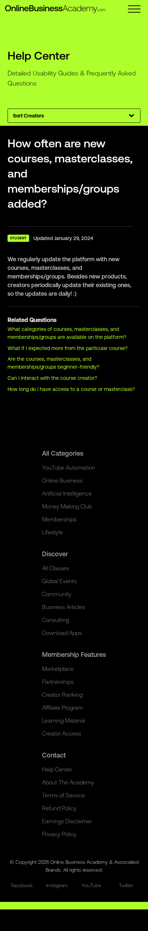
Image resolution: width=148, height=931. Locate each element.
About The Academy (68, 782)
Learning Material (63, 720)
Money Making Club (67, 506)
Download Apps (62, 633)
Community (56, 594)
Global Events (59, 581)
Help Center (57, 769)
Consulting (55, 620)
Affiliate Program (62, 707)
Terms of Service (63, 795)
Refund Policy (59, 808)
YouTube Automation (68, 467)
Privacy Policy (59, 834)
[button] (134, 9)
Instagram (57, 885)
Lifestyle (52, 532)
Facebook (22, 885)
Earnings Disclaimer (67, 821)
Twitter (126, 885)
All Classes (55, 568)
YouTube (91, 885)
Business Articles (63, 607)
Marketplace (58, 668)
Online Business (62, 480)
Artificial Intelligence (67, 493)
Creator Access (61, 733)
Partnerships (58, 681)
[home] (55, 9)
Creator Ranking (62, 694)
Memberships (59, 519)
